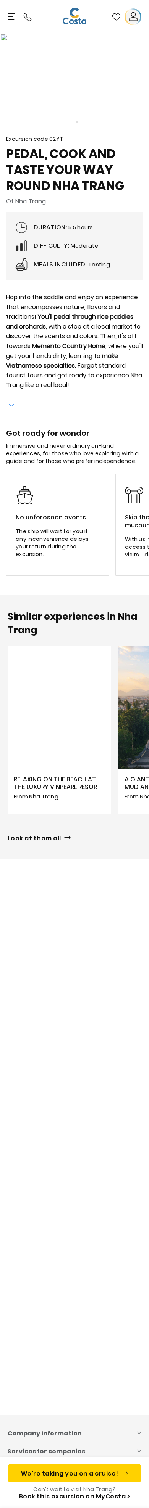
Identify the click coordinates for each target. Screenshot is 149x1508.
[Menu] (12, 16)
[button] (116, 17)
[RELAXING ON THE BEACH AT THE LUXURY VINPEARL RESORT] (59, 730)
